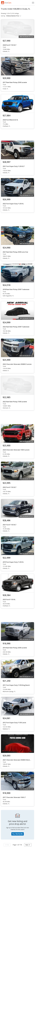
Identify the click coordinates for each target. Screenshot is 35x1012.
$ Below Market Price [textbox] (12, 16)
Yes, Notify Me (17, 834)
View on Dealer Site (25, 36)
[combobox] (14, 16)
